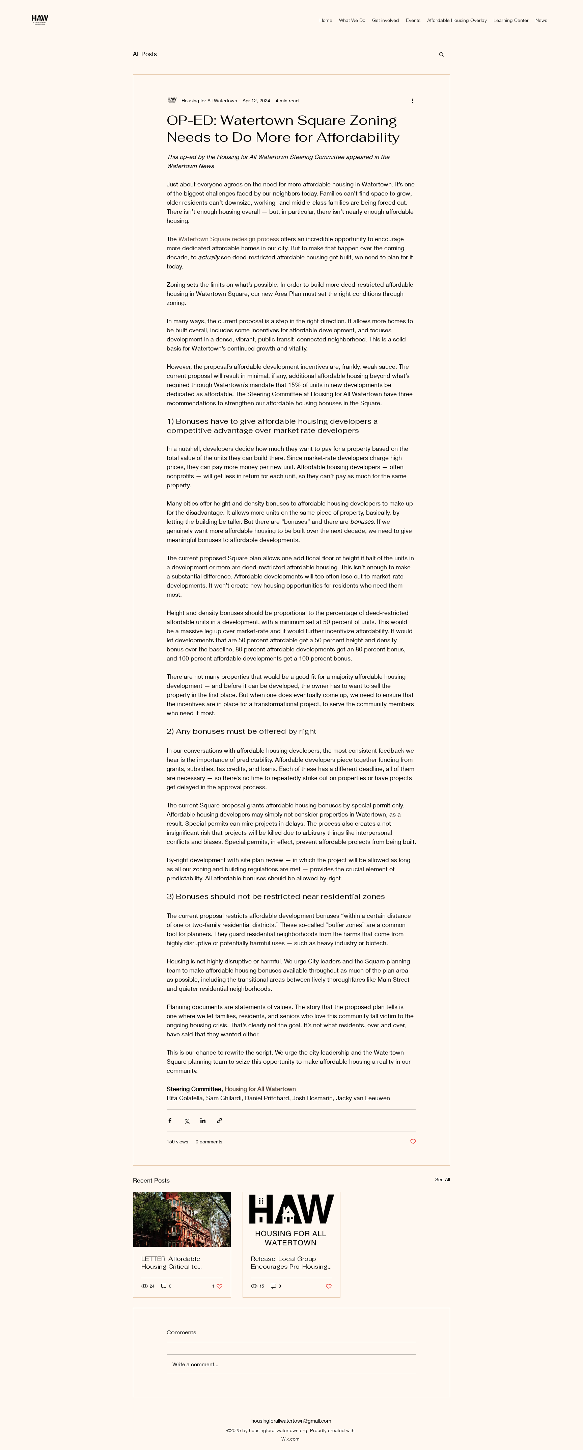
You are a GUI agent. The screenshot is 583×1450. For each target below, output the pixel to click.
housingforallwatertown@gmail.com (291, 1421)
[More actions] (412, 100)
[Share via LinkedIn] (203, 1120)
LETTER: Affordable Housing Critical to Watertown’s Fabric (170, 1262)
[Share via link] (219, 1120)
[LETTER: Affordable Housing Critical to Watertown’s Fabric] (182, 1219)
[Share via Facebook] (170, 1120)
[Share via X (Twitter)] (186, 1120)
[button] (441, 54)
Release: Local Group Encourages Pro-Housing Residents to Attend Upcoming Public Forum (289, 1262)
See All (442, 1179)
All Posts (145, 53)
